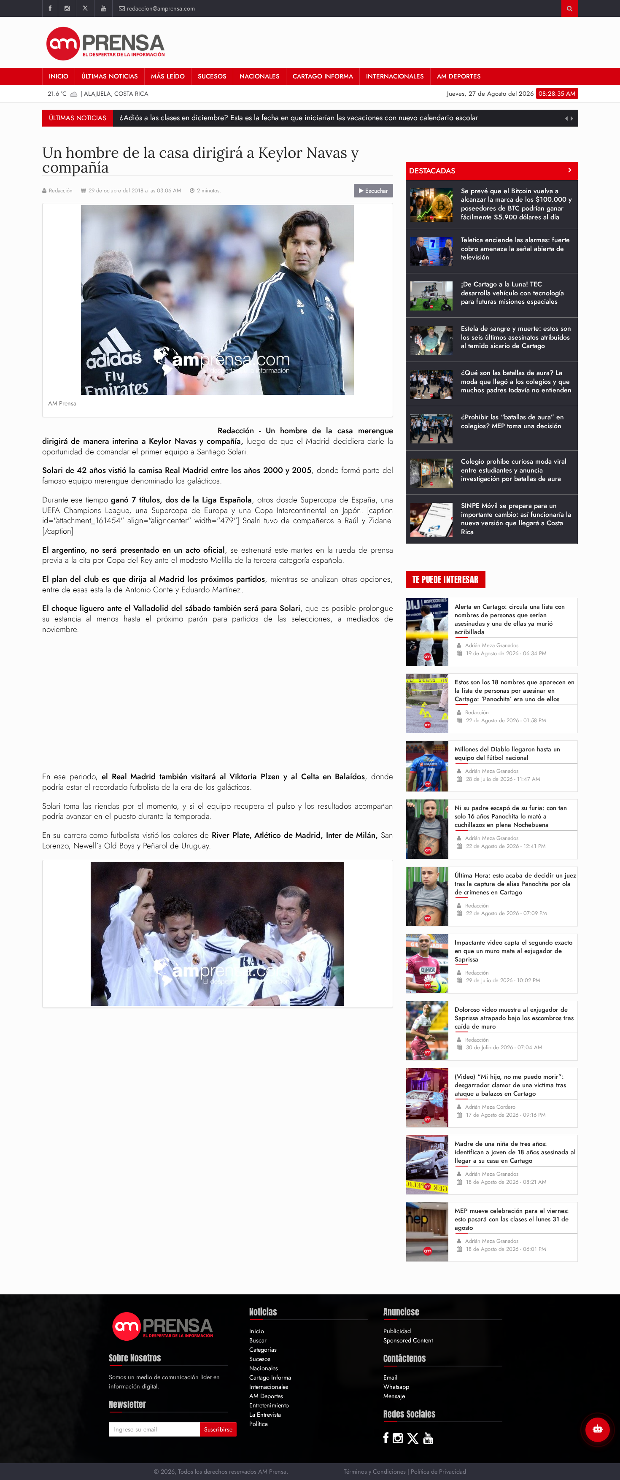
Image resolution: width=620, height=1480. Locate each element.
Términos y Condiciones (375, 1471)
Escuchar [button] (376, 190)
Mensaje (394, 1395)
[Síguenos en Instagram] (67, 8)
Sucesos (212, 76)
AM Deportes (459, 76)
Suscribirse (218, 1429)
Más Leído (168, 76)
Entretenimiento (269, 1405)
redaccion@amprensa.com (161, 8)
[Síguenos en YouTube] (103, 8)
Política (258, 1423)
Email (390, 1377)
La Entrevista (265, 1414)
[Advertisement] (217, 704)
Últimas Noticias (109, 76)
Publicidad (397, 1330)
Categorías (263, 1349)
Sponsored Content (408, 1340)
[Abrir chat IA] (597, 1430)
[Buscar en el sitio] (569, 8)
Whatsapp (396, 1386)
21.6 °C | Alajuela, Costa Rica (98, 93)
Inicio (58, 76)
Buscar (258, 1340)
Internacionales (395, 76)
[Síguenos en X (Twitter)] (85, 8)
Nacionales (260, 76)
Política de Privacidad (438, 1471)
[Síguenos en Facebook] (50, 8)
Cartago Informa (323, 76)
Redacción (61, 190)
